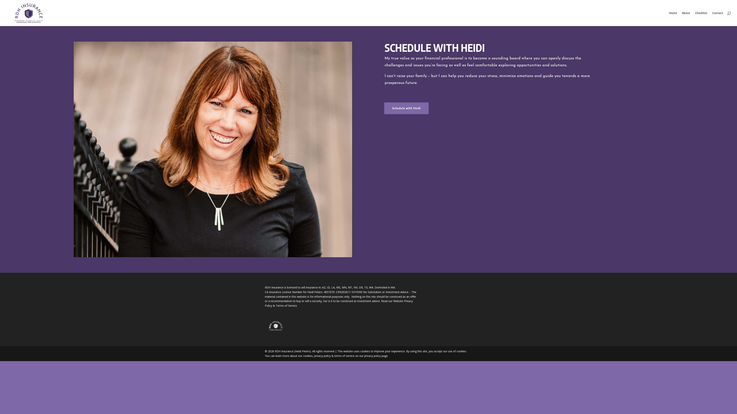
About (686, 13)
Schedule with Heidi (406, 108)
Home (673, 13)
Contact (717, 13)
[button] (213, 149)
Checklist (701, 13)
